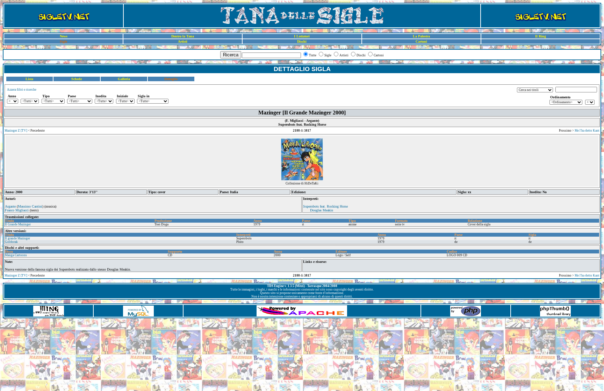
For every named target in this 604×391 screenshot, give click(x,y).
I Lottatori (302, 36)
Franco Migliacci (17, 210)
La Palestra (421, 36)
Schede (76, 79)
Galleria (124, 79)
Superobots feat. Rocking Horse (325, 206)
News (63, 36)
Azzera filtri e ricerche (21, 89)
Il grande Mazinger (17, 238)
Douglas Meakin (321, 210)
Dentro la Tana (182, 36)
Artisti (182, 41)
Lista (29, 79)
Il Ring (540, 36)
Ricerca (230, 54)
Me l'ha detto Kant (587, 130)
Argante (10, 206)
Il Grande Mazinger (18, 224)
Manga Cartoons (16, 255)
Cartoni (421, 41)
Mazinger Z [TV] (16, 130)
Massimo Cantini (30, 206)
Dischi (302, 41)
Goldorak (11, 242)
